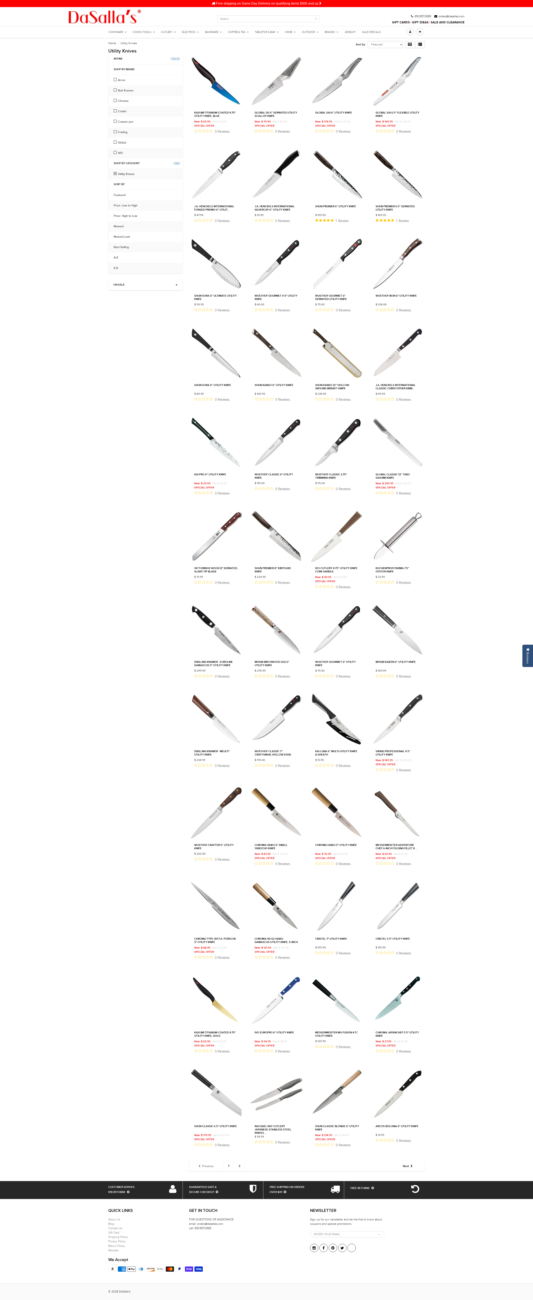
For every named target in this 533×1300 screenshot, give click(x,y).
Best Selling (123, 247)
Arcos (121, 80)
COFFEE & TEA (236, 32)
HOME (288, 32)
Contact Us (115, 1228)
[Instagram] (314, 1248)
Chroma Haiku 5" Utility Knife (336, 845)
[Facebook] (323, 1248)
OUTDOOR (308, 32)
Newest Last (124, 236)
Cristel (122, 111)
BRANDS (330, 32)
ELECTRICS (189, 32)
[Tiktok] (351, 1248)
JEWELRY (350, 32)
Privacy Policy (117, 1241)
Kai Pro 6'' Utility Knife (210, 474)
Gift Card (113, 1232)
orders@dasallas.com (451, 16)
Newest (121, 226)
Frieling (122, 132)
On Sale (119, 284)
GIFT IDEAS (420, 22)
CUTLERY (166, 32)
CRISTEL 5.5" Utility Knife (393, 939)
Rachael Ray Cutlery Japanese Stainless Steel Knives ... (273, 1129)
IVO (120, 153)
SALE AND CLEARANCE (448, 22)
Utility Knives (126, 174)
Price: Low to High (127, 205)
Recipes (113, 1250)
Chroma (123, 101)
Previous (208, 1166)
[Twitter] (342, 1248)
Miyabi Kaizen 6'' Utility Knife (396, 662)
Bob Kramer (126, 90)
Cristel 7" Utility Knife (331, 939)
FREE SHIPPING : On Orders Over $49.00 (267, 3)
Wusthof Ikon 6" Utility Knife (396, 296)
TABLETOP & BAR (265, 32)
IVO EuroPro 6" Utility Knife (274, 1032)
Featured (122, 195)
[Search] (316, 18)
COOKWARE (115, 32)
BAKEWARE (211, 32)
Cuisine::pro (125, 121)
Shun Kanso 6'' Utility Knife (274, 385)
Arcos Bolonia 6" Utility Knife (397, 1126)
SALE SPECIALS (371, 32)
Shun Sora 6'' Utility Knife (212, 385)
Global (122, 142)
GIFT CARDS (401, 22)
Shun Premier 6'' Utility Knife (335, 206)
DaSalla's (124, 1291)
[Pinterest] (333, 1248)
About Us (114, 1219)
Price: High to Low (127, 216)
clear (176, 163)
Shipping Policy (118, 1237)
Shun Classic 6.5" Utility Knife (215, 1126)
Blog (111, 1224)
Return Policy (116, 1246)
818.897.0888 (423, 16)
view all (175, 58)
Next (406, 1166)
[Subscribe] (379, 1234)
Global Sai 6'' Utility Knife (333, 112)
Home (112, 43)
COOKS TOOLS (142, 32)
